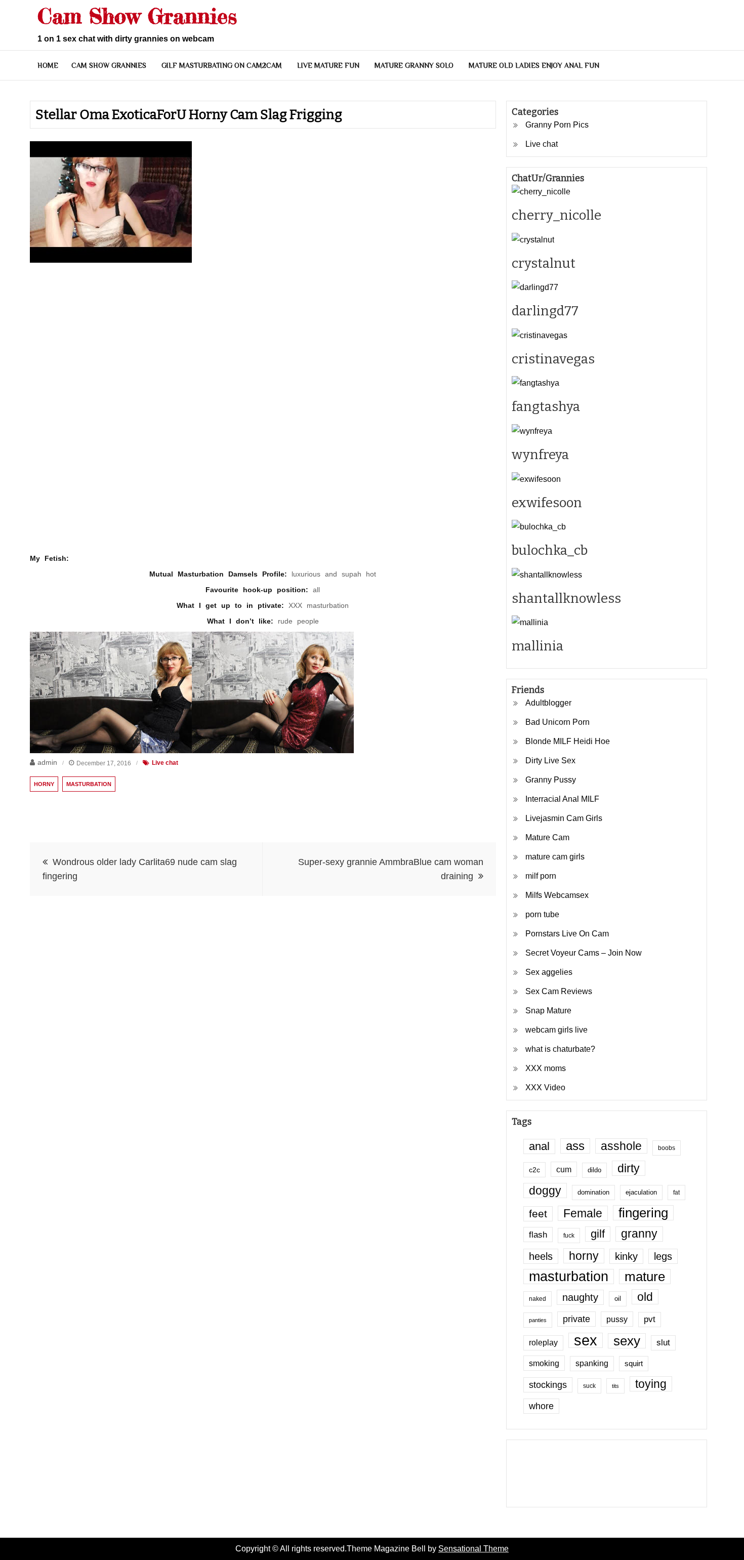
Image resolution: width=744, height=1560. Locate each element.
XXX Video (545, 1087)
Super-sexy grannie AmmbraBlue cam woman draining (390, 869)
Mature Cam (547, 837)
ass (575, 1146)
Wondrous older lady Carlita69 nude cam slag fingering (140, 869)
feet (538, 1213)
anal (539, 1146)
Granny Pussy (550, 779)
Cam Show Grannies (137, 16)
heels (541, 1256)
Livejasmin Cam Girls (563, 818)
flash (538, 1234)
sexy (626, 1340)
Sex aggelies (548, 972)
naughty (580, 1297)
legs (663, 1256)
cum (563, 1169)
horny (44, 784)
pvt (649, 1319)
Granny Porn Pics (557, 124)
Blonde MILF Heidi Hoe (567, 741)
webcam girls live (556, 1029)
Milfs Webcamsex (557, 895)
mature (645, 1276)
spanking (591, 1363)
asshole (621, 1146)
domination (593, 1192)
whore (541, 1406)
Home (47, 65)
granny (639, 1233)
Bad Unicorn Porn (557, 722)
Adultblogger (548, 703)
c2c (534, 1170)
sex (585, 1340)
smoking (544, 1363)
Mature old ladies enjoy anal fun (534, 65)
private (576, 1319)
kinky (626, 1256)
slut (663, 1342)
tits (615, 1386)
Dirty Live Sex (550, 760)
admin (47, 762)
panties (538, 1320)
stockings (548, 1385)
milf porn (540, 876)
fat (676, 1192)
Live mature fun (328, 65)
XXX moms (545, 1068)
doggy (545, 1190)
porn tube (542, 914)
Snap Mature (548, 1010)
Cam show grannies (108, 65)
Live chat (165, 763)
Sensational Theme (473, 1548)
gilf (598, 1233)
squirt (634, 1364)
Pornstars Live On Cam (567, 933)
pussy (617, 1319)
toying (651, 1383)
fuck (568, 1235)
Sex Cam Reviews (558, 991)
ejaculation (641, 1192)
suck (589, 1385)
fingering (643, 1212)
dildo (594, 1170)
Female (582, 1213)
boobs (666, 1147)
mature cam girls (555, 856)
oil (617, 1298)
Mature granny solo (414, 65)
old (645, 1296)
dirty (628, 1168)
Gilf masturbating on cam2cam (221, 65)
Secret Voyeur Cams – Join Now (583, 953)
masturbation (88, 784)
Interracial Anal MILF (562, 799)
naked (537, 1298)
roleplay (543, 1342)
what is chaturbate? (560, 1049)
